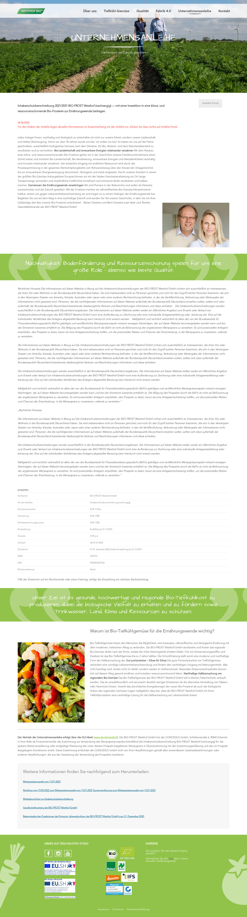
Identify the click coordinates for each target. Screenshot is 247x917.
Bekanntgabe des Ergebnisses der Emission (45, 816)
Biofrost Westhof (30, 11)
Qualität (143, 11)
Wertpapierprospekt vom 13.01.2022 (42, 782)
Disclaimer (118, 909)
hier (171, 858)
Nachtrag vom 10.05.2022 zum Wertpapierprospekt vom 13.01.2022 (57, 790)
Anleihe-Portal (210, 103)
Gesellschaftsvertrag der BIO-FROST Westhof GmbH (50, 808)
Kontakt (224, 11)
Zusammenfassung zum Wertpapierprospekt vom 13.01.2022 (124, 790)
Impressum (103, 909)
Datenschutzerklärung (138, 909)
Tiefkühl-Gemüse (116, 11)
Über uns (90, 11)
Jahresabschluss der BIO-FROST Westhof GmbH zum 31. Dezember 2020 (106, 816)
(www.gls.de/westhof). (106, 737)
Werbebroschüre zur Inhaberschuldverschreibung (48, 799)
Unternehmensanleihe (194, 11)
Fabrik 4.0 (163, 11)
